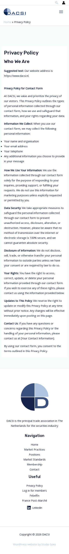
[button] (56, 2)
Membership (34, 464)
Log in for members (34, 490)
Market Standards (34, 459)
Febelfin (34, 495)
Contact (34, 469)
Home (7, 22)
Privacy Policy (34, 485)
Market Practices (34, 449)
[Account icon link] (63, 2)
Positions (34, 454)
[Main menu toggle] (61, 12)
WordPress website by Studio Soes (34, 544)
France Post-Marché (34, 500)
